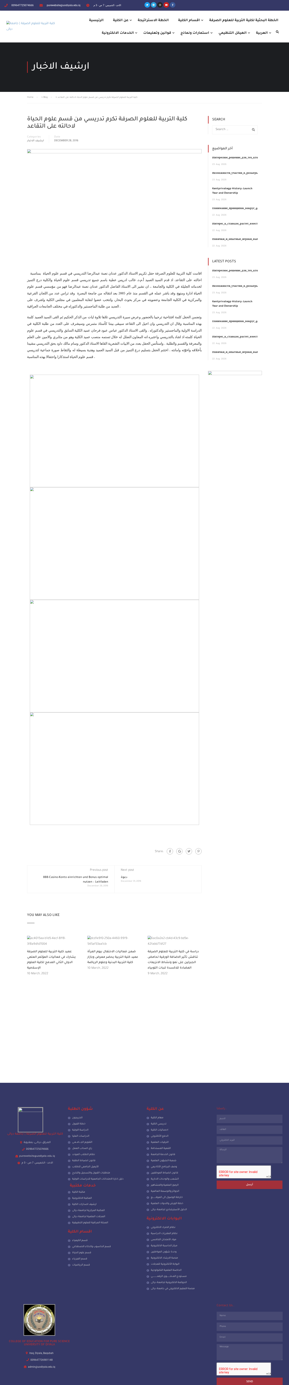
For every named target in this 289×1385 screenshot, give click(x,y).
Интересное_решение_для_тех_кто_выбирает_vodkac (247, 157)
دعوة (124, 877)
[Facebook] (170, 851)
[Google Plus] (179, 851)
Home (30, 97)
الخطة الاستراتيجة (153, 20)
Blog (45, 97)
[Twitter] (147, 5)
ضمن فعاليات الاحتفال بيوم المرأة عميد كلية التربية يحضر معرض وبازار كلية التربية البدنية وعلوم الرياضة (112, 957)
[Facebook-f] (172, 5)
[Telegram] (153, 5)
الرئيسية (96, 20)
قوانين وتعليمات (157, 33)
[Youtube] (166, 5)
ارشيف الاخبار (35, 140)
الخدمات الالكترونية (118, 33)
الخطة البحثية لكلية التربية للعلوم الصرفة (243, 20)
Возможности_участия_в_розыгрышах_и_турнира (245, 173)
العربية (262, 33)
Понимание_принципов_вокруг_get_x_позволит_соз (247, 208)
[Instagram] (160, 5)
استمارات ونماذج (194, 33)
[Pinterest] (198, 851)
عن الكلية (120, 20)
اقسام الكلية (189, 20)
